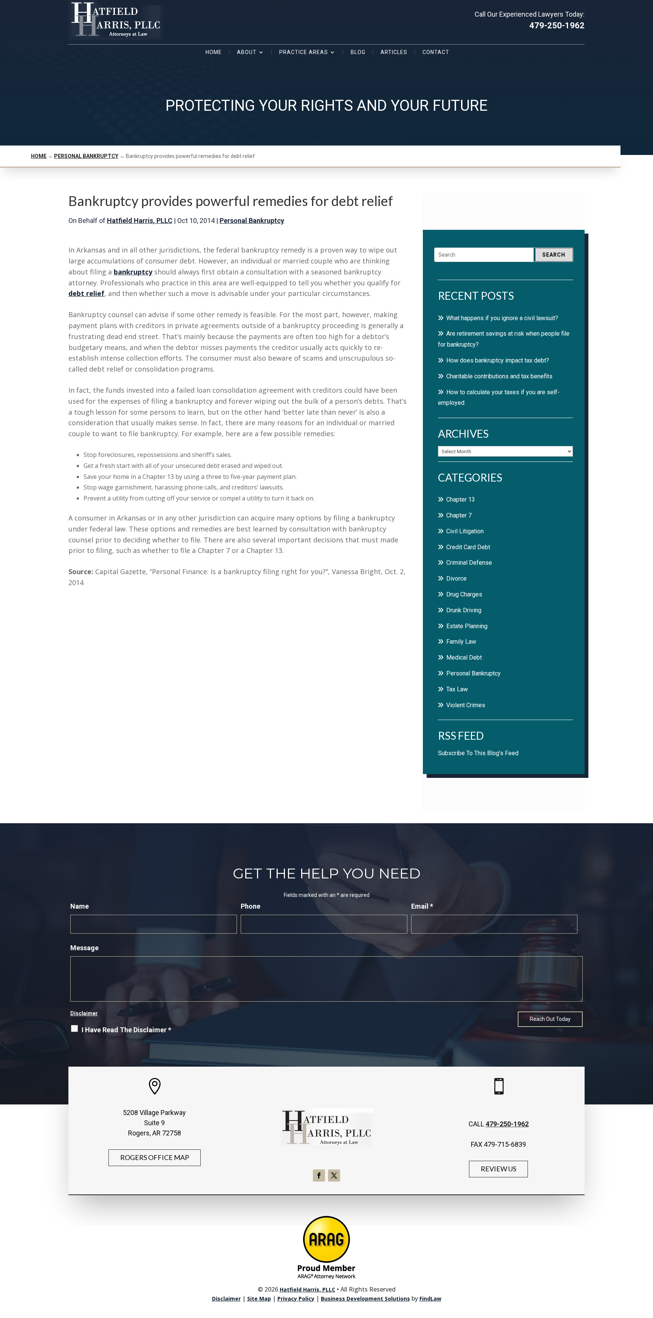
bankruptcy (133, 271)
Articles (394, 52)
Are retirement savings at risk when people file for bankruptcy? (503, 339)
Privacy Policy (295, 1298)
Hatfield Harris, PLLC (139, 221)
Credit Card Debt (468, 547)
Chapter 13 (460, 499)
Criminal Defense (469, 562)
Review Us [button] (498, 1169)
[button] (645, 1263)
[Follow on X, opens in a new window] (334, 1175)
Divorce (456, 578)
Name (79, 906)
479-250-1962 (557, 25)
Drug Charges (464, 594)
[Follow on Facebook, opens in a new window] (319, 1175)
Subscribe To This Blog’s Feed (478, 753)
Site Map (259, 1298)
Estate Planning (466, 626)
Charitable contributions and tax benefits (499, 376)
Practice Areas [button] (303, 52)
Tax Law (457, 689)
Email (422, 906)
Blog (358, 52)
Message (84, 948)
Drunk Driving (463, 610)
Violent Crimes (465, 705)
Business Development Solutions (365, 1298)
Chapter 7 (459, 515)
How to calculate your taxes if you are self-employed (499, 398)
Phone (250, 906)
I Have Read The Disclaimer (126, 1030)
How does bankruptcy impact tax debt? (497, 360)
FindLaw (430, 1298)
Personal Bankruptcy (252, 221)
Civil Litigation (465, 531)
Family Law (461, 641)
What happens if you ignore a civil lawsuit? (502, 318)
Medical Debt (464, 657)
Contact (435, 52)
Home (214, 52)
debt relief (86, 293)
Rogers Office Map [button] (154, 1157)
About (247, 52)
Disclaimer (84, 1013)
